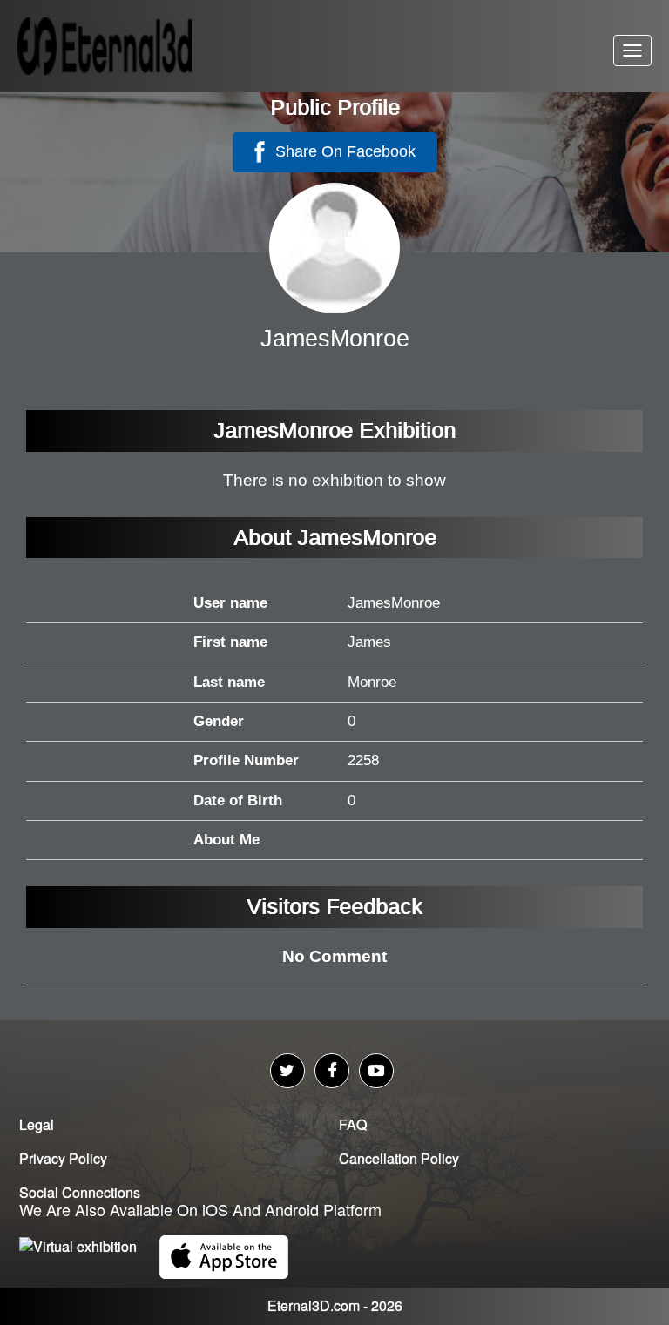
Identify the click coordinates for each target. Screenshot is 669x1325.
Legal (36, 1124)
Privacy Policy (63, 1158)
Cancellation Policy (399, 1158)
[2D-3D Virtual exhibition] (126, 46)
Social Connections (79, 1192)
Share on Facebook (343, 151)
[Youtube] (376, 1070)
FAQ (353, 1124)
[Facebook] (331, 1070)
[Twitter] (287, 1070)
